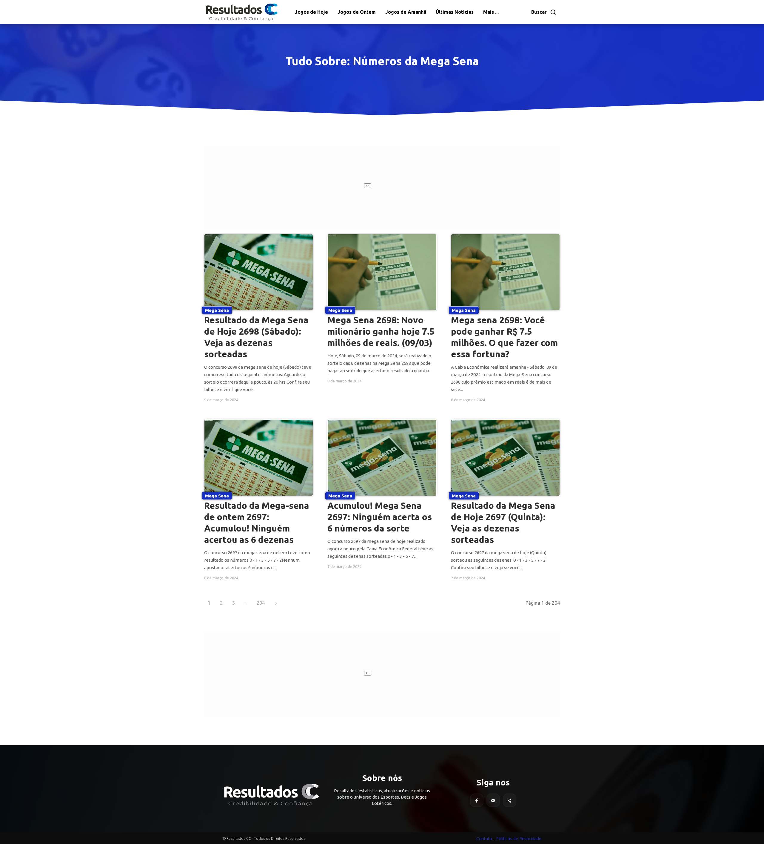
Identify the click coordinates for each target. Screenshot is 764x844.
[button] (543, 12)
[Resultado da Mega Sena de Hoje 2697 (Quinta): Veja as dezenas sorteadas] (505, 457)
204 (261, 603)
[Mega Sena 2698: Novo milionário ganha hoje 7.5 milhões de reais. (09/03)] (381, 272)
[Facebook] (476, 800)
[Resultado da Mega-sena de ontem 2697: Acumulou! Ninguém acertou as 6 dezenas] (258, 457)
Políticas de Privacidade (518, 838)
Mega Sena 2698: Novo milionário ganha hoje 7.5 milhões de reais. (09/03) (381, 331)
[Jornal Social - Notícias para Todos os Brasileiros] (241, 12)
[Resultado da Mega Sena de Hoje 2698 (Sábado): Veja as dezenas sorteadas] (258, 272)
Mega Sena (217, 310)
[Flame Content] (271, 795)
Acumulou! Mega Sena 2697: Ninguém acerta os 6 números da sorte (379, 516)
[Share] (509, 800)
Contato (484, 838)
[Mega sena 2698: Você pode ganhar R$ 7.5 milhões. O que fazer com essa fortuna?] (505, 272)
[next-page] (276, 603)
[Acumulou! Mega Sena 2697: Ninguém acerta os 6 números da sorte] (381, 457)
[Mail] (493, 800)
